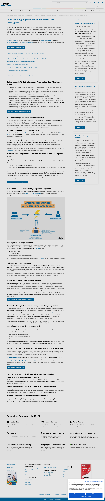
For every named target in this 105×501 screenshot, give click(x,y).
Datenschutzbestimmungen (90, 481)
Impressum (99, 481)
